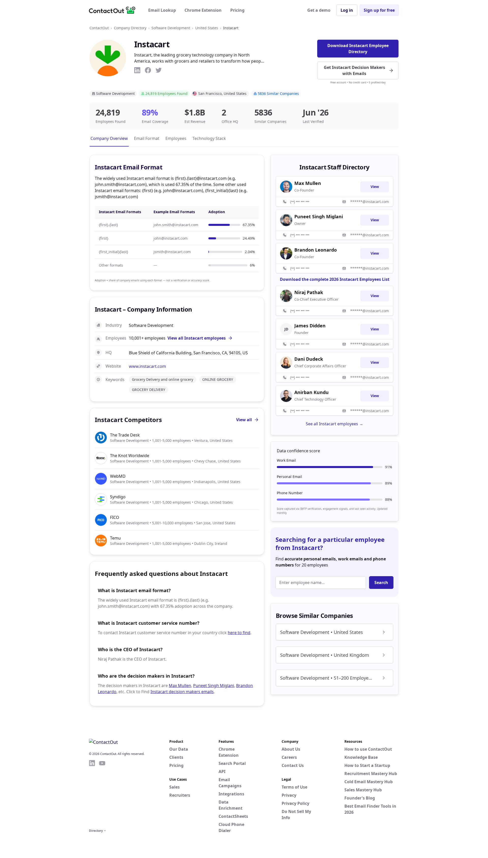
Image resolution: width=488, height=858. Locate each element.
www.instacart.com (147, 366)
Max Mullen (180, 685)
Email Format (146, 138)
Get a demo (318, 10)
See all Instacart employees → (334, 424)
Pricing (237, 10)
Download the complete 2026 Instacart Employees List (334, 279)
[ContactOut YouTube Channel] (102, 793)
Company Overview (109, 138)
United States (206, 27)
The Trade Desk (125, 435)
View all (244, 420)
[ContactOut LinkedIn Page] (92, 793)
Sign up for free (379, 10)
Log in (347, 10)
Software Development (170, 27)
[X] (159, 70)
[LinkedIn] (137, 70)
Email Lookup (162, 10)
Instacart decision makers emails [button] (182, 691)
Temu (115, 538)
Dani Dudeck (308, 358)
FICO (114, 517)
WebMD (118, 476)
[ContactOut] (114, 10)
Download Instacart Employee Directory (358, 48)
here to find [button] (239, 632)
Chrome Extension (203, 10)
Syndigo (118, 497)
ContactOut (99, 27)
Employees (175, 138)
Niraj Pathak (308, 292)
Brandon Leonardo (315, 249)
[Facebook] (148, 70)
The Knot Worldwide (129, 455)
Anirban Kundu (311, 392)
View (375, 186)
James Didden (310, 325)
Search (381, 582)
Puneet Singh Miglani (213, 685)
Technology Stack (209, 138)
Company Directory (130, 27)
